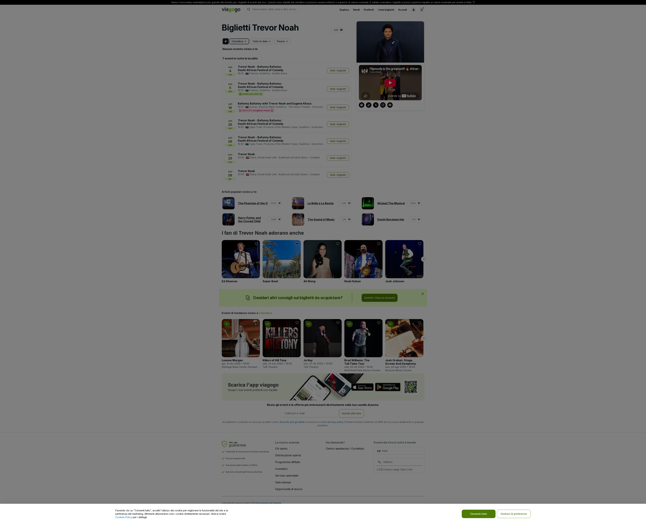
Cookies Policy (123, 517)
